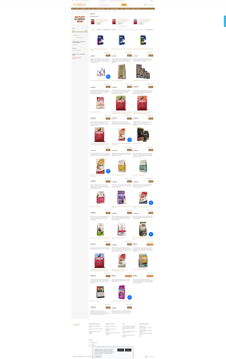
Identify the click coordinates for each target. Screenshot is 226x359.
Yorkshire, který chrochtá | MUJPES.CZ (96, 328)
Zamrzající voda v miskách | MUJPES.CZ (110, 329)
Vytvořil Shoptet (151, 356)
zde (111, 353)
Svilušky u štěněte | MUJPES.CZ (94, 326)
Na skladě (77, 35)
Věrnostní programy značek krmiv (116, 0)
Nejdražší (99, 29)
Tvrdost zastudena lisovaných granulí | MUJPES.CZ (112, 333)
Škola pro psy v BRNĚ (76, 50)
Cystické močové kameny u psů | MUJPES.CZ (95, 332)
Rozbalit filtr (79, 37)
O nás (140, 336)
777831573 (92, 344)
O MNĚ (140, 334)
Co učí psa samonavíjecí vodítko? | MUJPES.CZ (128, 336)
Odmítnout (120, 350)
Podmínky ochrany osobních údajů (145, 333)
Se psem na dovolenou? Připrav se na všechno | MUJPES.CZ (129, 332)
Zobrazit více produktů (121, 26)
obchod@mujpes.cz (94, 342)
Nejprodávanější (106, 29)
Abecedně (114, 29)
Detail (108, 55)
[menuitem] (73, 9)
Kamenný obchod (142, 329)
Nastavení (98, 356)
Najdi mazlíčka (75, 44)
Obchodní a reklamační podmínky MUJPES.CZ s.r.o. (145, 331)
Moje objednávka (103, 0)
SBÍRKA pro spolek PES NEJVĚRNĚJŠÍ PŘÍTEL (76, 58)
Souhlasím (128, 350)
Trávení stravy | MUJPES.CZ (110, 326)
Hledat (124, 4)
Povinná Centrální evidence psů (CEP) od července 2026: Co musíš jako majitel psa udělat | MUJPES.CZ (129, 327)
